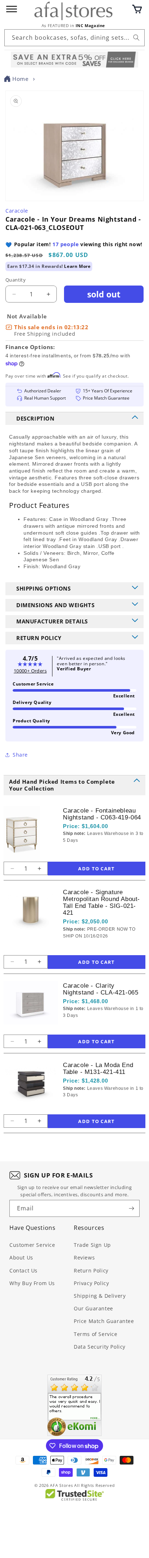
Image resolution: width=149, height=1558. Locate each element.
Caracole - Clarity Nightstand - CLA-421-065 (100, 989)
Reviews (84, 1257)
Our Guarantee (93, 1308)
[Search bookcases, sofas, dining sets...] (136, 37)
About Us (21, 1257)
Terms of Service (96, 1334)
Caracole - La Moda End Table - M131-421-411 (98, 1068)
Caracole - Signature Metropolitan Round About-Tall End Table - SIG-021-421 (101, 902)
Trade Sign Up (92, 1244)
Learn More (77, 266)
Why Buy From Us (32, 1283)
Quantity (15, 280)
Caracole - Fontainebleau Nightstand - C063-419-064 (102, 814)
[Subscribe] (131, 1208)
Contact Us (23, 1270)
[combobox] (74, 38)
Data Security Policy (99, 1346)
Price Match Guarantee (104, 1321)
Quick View (101, 852)
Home (20, 78)
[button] (137, 9)
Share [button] (20, 754)
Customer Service (32, 1244)
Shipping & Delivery (99, 1295)
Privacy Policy (91, 1283)
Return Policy (91, 1270)
